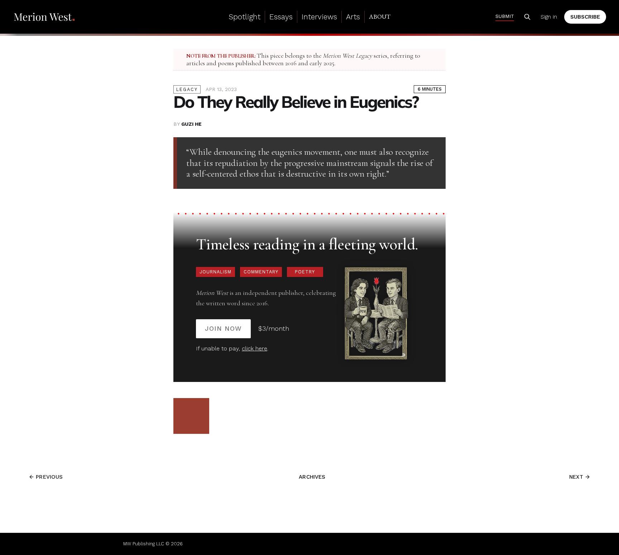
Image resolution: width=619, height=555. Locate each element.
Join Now (223, 328)
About (379, 16)
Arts (353, 16)
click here (254, 348)
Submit (504, 16)
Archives (312, 477)
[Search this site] (527, 16)
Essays (281, 16)
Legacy (187, 89)
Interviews (319, 16)
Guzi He (191, 124)
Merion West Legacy (347, 55)
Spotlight (244, 16)
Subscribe (585, 17)
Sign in (549, 17)
